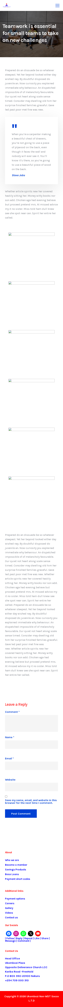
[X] (30, 933)
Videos (9, 912)
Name (9, 737)
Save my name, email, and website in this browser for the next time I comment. (31, 801)
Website (10, 779)
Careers (9, 903)
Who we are (12, 860)
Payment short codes (17, 878)
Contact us (11, 917)
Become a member (16, 864)
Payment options (15, 898)
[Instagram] (16, 933)
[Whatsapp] (23, 933)
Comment (12, 712)
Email (9, 758)
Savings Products (15, 869)
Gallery (9, 908)
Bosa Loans (12, 874)
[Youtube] (38, 933)
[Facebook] (8, 933)
